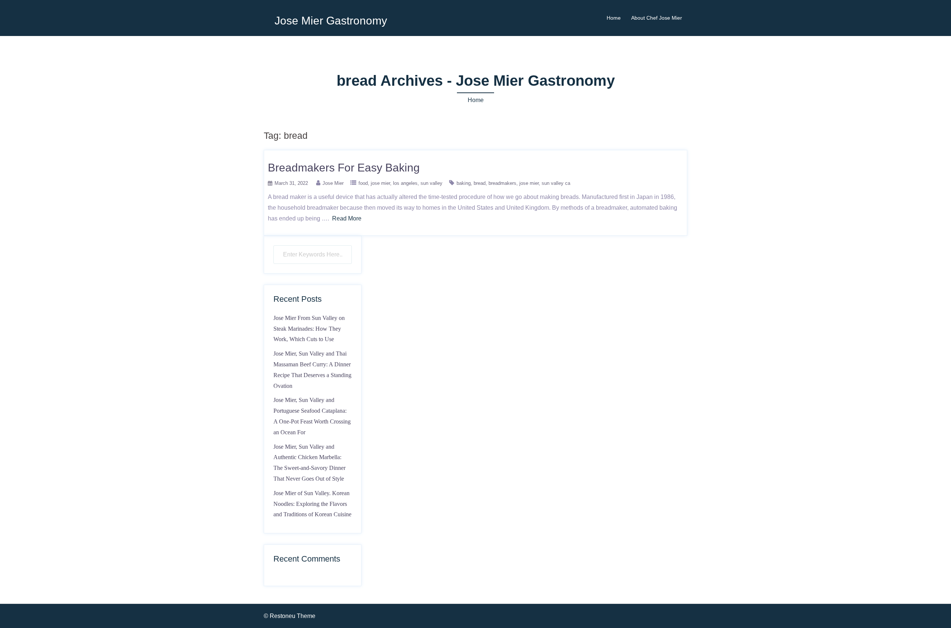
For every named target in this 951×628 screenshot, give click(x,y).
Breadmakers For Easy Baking (344, 167)
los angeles (405, 183)
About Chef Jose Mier (656, 18)
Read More (346, 218)
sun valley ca (556, 183)
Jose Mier (333, 183)
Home (614, 18)
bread (480, 183)
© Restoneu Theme (289, 616)
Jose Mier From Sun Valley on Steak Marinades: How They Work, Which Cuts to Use (309, 329)
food (363, 183)
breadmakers (502, 183)
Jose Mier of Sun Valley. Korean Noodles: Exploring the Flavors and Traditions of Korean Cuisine (312, 504)
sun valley (431, 183)
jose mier (380, 183)
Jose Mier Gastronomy (331, 20)
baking (464, 183)
